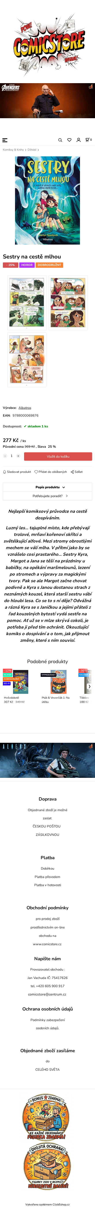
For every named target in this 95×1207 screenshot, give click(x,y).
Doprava (48, 799)
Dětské (32, 150)
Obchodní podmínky (47, 908)
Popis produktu (48, 487)
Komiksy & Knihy (13, 150)
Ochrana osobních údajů (47, 1009)
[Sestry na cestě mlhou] (47, 200)
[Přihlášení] (78, 139)
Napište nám (47, 959)
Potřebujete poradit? (48, 496)
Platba (48, 858)
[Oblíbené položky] (69, 140)
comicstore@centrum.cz (47, 994)
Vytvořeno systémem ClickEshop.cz (47, 1204)
